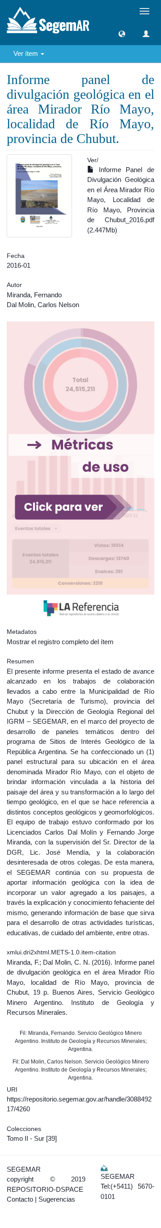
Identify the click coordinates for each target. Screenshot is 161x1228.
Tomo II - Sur (25, 1138)
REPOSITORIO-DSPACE (45, 1189)
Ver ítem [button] (26, 53)
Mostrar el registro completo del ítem (60, 642)
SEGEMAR (24, 1169)
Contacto (20, 1199)
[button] (122, 34)
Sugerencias (56, 1199)
